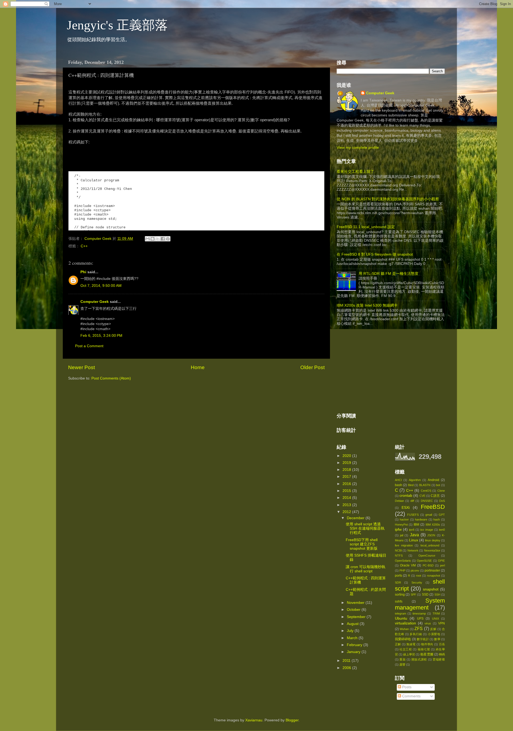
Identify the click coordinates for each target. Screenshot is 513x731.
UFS (420, 618)
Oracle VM (408, 565)
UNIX (435, 618)
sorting (400, 594)
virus (428, 623)
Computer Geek (98, 239)
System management (420, 604)
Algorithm (415, 480)
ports (398, 575)
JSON (431, 535)
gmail (428, 514)
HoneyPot (401, 524)
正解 (398, 644)
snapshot (430, 589)
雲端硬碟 (439, 659)
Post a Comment (89, 346)
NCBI (398, 550)
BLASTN (424, 485)
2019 (347, 463)
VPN (441, 623)
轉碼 (442, 654)
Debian (399, 500)
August (353, 624)
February (355, 645)
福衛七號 (424, 649)
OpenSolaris (403, 560)
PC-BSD (428, 565)
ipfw (398, 529)
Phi (83, 272)
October (354, 610)
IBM (416, 524)
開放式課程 (419, 659)
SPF (413, 594)
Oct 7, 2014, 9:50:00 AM (101, 286)
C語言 (435, 496)
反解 (433, 629)
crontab (405, 496)
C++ (84, 246)
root (418, 575)
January (354, 652)
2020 (347, 456)
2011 (347, 661)
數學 (437, 639)
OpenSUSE (424, 560)
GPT (442, 514)
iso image (426, 529)
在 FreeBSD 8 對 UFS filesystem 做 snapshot (375, 254)
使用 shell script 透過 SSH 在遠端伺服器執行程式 (365, 528)
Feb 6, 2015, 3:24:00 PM (101, 336)
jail (401, 535)
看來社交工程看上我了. (356, 172)
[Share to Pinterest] (167, 238)
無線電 (410, 644)
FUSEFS (413, 514)
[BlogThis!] (152, 238)
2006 (347, 668)
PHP (402, 570)
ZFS (418, 628)
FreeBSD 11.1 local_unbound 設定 (366, 227)
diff (412, 500)
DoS (442, 500)
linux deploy (432, 540)
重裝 (402, 659)
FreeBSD (433, 506)
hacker (404, 519)
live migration (404, 545)
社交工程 (405, 649)
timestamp (419, 613)
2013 (347, 505)
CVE (422, 495)
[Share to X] (157, 238)
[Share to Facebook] (162, 238)
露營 (402, 664)
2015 (347, 491)
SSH (437, 594)
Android (433, 480)
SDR (398, 582)
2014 (347, 498)
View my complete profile (358, 148)
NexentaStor (432, 550)
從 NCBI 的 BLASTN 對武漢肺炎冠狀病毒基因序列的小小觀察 (388, 199)
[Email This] (147, 238)
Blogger (292, 720)
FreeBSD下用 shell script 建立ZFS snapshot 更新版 (362, 544)
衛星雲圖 (426, 654)
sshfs (398, 601)
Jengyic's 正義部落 (117, 25)
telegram (400, 613)
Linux (413, 540)
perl (442, 565)
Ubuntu (401, 618)
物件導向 (427, 644)
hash (436, 519)
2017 (347, 477)
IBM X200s (433, 524)
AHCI (398, 480)
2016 (347, 484)
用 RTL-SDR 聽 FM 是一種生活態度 (388, 274)
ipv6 (411, 529)
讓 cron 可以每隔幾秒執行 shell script (365, 569)
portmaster (432, 570)
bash (398, 485)
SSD (425, 594)
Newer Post (81, 367)
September (357, 617)
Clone (441, 490)
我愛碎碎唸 (403, 639)
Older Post (312, 367)
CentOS (426, 490)
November (356, 603)
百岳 (442, 644)
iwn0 (442, 529)
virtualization (405, 623)
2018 (347, 470)
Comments (411, 696)
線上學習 (409, 654)
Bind (411, 485)
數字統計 (423, 639)
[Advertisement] (377, 369)
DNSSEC (427, 500)
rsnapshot (433, 575)
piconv (415, 570)
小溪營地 (434, 634)
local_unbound (430, 545)
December (356, 518)
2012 (347, 512)
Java (414, 534)
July (351, 631)
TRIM (436, 613)
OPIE (441, 560)
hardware (421, 519)
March (353, 638)
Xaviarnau (253, 720)
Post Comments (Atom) (111, 378)
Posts (406, 687)
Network (412, 550)
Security (416, 582)
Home (198, 367)
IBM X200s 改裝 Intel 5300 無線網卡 (367, 305)
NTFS (399, 555)
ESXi (406, 508)
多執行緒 (416, 634)
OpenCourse (426, 555)
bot (438, 485)
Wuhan (404, 629)
